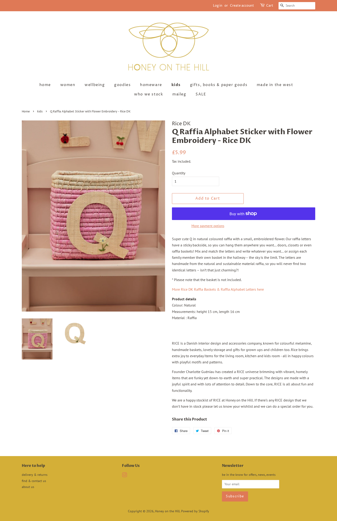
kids (176, 84)
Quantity (178, 173)
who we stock (148, 94)
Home (26, 112)
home (45, 84)
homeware (151, 84)
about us (28, 487)
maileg (179, 94)
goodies (122, 84)
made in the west (275, 84)
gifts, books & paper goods (219, 84)
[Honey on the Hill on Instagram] (124, 476)
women (67, 84)
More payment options (207, 226)
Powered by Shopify (195, 511)
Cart (269, 5)
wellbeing (95, 84)
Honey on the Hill (167, 511)
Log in (217, 5)
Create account (242, 5)
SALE (201, 94)
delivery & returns (34, 475)
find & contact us (34, 481)
